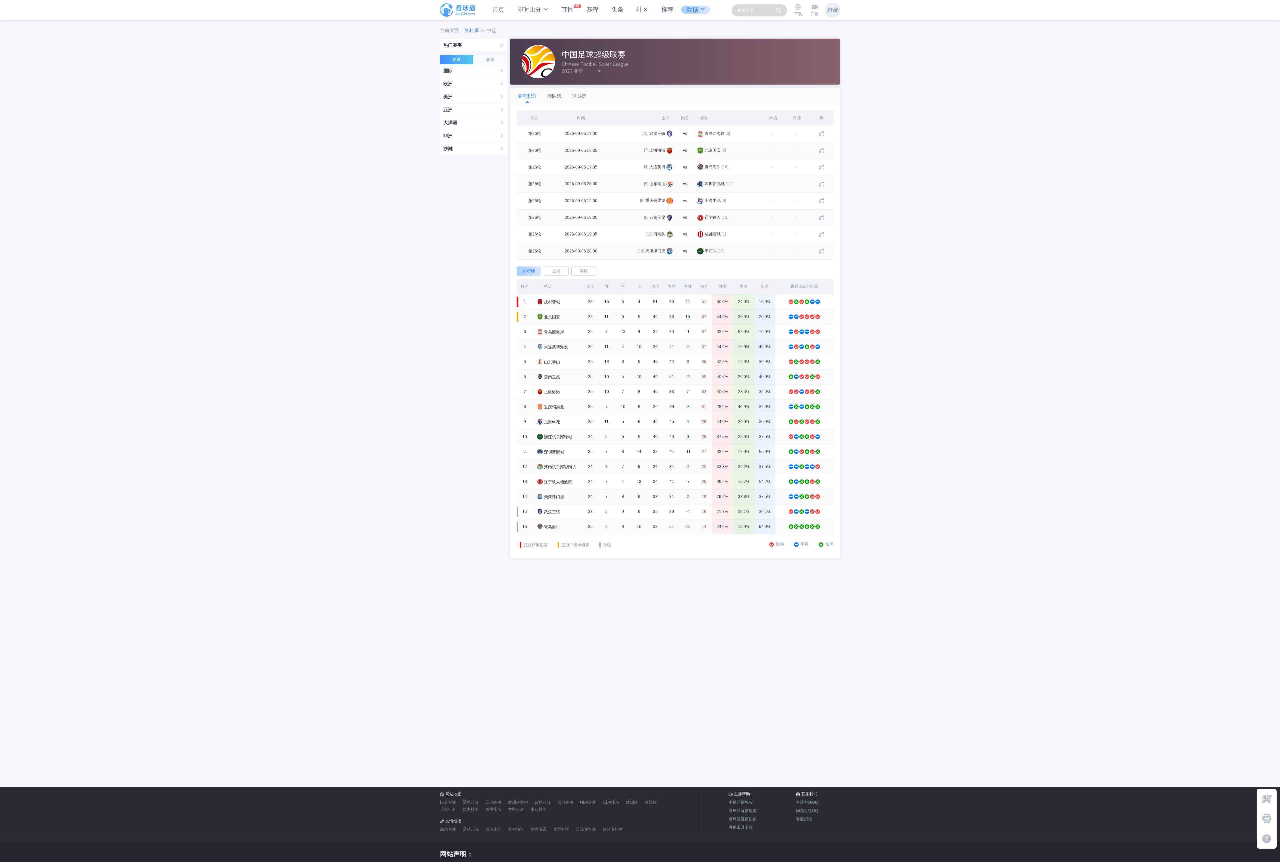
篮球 (490, 59)
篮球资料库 (613, 829)
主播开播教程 (741, 802)
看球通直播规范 (743, 810)
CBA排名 (611, 802)
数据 (692, 9)
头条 (617, 9)
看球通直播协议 (743, 819)
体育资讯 (539, 829)
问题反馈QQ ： (809, 810)
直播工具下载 (741, 827)
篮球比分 (543, 802)
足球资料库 (586, 829)
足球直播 (493, 802)
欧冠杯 (651, 802)
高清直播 (448, 829)
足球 (457, 59)
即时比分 (529, 9)
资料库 (472, 30)
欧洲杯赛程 (518, 802)
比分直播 (448, 802)
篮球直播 (565, 802)
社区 (642, 9)
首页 (498, 9)
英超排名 (448, 809)
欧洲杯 (632, 802)
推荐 (667, 9)
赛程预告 (516, 829)
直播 (567, 9)
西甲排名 (493, 809)
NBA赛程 (588, 802)
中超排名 (539, 809)
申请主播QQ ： (809, 802)
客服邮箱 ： (806, 819)
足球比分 (471, 802)
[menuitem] (473, 45)
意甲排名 (516, 809)
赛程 (592, 9)
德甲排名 (471, 809)
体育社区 (561, 829)
